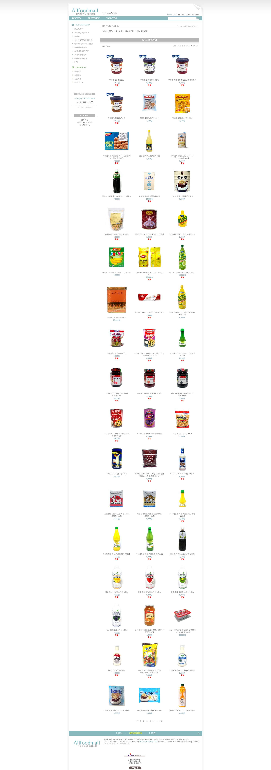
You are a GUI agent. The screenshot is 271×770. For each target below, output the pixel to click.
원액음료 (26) (142, 31)
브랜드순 (194, 45)
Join (175, 14)
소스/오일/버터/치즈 (81, 33)
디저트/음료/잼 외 (81, 58)
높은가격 (185, 45)
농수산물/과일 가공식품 (83, 40)
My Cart (181, 14)
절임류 (76, 36)
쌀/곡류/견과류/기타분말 (83, 44)
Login (169, 14)
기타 (76, 62)
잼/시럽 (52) (129, 31)
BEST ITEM (76, 18)
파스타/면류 (78, 29)
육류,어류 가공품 (80, 47)
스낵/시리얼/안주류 (81, 51)
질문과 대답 (78, 83)
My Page (195, 14)
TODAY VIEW (111, 18)
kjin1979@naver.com (192, 742)
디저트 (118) (108, 31)
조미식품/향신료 (80, 55)
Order (188, 14)
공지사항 (77, 72)
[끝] (161, 721)
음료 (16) (118, 31)
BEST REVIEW (93, 18)
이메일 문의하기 (86, 107)
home (180, 26)
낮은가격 (176, 45)
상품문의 (77, 75)
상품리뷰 (77, 79)
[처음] (138, 721)
